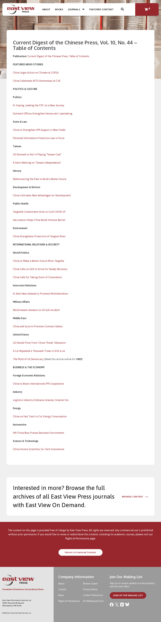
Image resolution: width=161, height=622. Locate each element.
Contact (62, 589)
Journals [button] (74, 9)
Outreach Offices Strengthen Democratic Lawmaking (42, 113)
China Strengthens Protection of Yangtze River (39, 236)
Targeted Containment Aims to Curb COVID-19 (39, 211)
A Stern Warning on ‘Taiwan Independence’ (37, 162)
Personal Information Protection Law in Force (38, 138)
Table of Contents (79, 56)
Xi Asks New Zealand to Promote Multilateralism (40, 293)
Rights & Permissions (77, 538)
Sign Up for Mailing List (128, 595)
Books (59, 9)
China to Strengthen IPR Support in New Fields (39, 129)
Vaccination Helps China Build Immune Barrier (39, 220)
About (46, 9)
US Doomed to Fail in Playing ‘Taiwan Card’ (37, 154)
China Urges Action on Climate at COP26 (36, 72)
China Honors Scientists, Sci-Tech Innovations (38, 449)
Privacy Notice (90, 589)
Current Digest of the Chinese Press (47, 56)
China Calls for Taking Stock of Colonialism (37, 277)
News (61, 595)
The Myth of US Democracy (28, 359)
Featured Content (101, 9)
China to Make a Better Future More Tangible (38, 260)
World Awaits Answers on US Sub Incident (36, 310)
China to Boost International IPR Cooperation (38, 383)
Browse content (132, 496)
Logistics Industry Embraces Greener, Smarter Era (40, 400)
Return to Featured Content (80, 552)
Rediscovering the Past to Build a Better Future (39, 179)
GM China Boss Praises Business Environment (38, 432)
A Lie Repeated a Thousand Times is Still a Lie (39, 350)
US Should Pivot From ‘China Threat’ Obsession (39, 342)
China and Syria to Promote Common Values (38, 326)
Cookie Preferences (93, 595)
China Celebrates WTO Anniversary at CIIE (37, 80)
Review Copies (90, 583)
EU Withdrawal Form (93, 601)
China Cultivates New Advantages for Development (42, 195)
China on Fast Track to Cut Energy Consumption (40, 416)
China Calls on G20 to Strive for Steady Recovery (40, 269)
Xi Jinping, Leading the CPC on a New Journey (38, 105)
